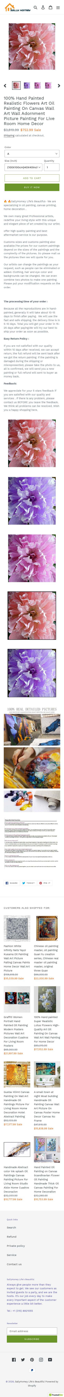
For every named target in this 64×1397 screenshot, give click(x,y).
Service (11, 1255)
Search (11, 1227)
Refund (11, 1236)
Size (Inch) (11, 160)
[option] (16, 85)
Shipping (9, 135)
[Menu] (58, 7)
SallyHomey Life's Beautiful (30, 1381)
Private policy (16, 1245)
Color (8, 147)
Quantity (49, 160)
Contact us (14, 1264)
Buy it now (32, 187)
